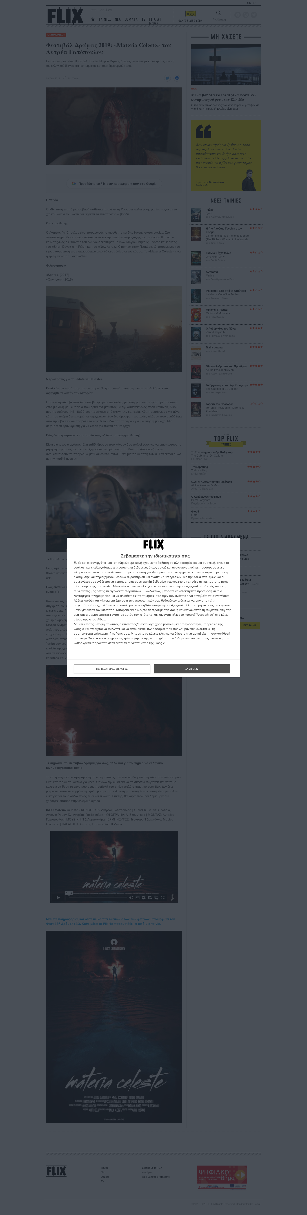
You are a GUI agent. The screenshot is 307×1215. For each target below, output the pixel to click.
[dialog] (153, 607)
